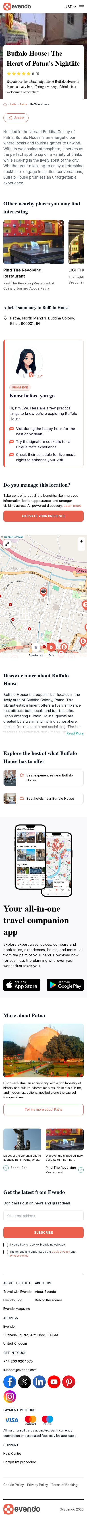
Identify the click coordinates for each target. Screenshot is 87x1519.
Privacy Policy (19, 1255)
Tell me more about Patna (43, 1109)
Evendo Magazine (16, 1308)
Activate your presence (43, 516)
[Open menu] (81, 6)
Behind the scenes (48, 1300)
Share (19, 118)
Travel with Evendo (17, 1292)
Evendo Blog (12, 1300)
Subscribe (43, 1232)
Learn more (72, 505)
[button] (43, 592)
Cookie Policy (61, 1251)
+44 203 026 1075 (18, 1361)
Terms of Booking (64, 1485)
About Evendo (45, 1292)
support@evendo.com (19, 1370)
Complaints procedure (19, 1462)
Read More (75, 733)
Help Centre (12, 1453)
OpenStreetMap (13, 536)
